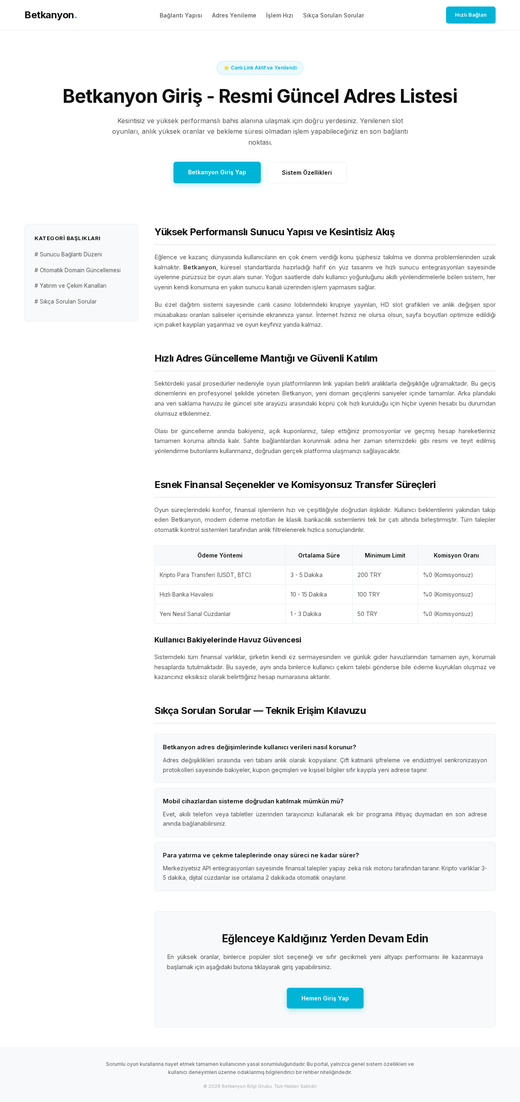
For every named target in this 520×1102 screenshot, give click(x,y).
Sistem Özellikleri (307, 172)
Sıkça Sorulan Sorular (333, 15)
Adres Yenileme (234, 15)
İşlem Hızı (279, 15)
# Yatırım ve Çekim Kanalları (70, 285)
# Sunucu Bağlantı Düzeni (68, 255)
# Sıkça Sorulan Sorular (66, 301)
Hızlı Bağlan (471, 14)
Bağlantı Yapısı (181, 15)
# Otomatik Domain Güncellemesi (78, 270)
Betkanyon (50, 15)
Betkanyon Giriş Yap (217, 172)
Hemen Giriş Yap (325, 998)
